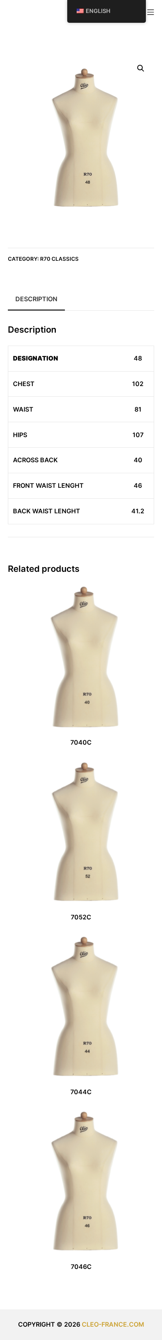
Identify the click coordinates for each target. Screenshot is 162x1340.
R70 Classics (59, 259)
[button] (141, 68)
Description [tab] (36, 299)
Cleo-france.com (113, 1324)
